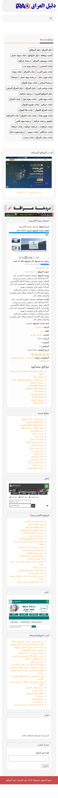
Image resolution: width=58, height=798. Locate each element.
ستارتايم (40, 696)
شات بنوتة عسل (18, 55)
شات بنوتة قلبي (45, 99)
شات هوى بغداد (45, 115)
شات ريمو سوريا (37, 573)
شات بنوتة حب (37, 451)
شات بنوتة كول (29, 99)
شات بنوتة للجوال (29, 83)
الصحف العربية (36, 335)
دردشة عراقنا (38, 465)
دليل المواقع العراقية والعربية (31, 425)
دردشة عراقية (24, 61)
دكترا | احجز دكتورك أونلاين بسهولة (29, 647)
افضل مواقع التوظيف (35, 693)
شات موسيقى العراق (42, 61)
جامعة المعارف (37, 699)
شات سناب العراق (44, 137)
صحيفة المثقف (37, 400)
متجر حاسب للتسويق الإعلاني (31, 539)
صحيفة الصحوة (37, 394)
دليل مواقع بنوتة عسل (34, 527)
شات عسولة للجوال (35, 553)
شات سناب (28, 137)
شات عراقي (46, 104)
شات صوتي (33, 132)
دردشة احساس (37, 445)
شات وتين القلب (37, 662)
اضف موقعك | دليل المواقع (32, 530)
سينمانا (14, 77)
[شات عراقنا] (29, 208)
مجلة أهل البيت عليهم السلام (31, 556)
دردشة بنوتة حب (30, 66)
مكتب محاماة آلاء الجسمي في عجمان (28, 656)
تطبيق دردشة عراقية (43, 121)
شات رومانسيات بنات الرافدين (31, 547)
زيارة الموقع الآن (42, 268)
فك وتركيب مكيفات (35, 559)
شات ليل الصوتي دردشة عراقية (30, 582)
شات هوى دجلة (45, 77)
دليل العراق (30, 88)
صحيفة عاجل (38, 377)
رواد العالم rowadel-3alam (33, 550)
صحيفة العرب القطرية (34, 388)
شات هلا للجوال (26, 110)
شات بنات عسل (37, 439)
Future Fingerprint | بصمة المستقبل (29, 705)
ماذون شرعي (38, 690)
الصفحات (30, 358)
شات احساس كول (36, 462)
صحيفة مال (39, 391)
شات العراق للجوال (43, 110)
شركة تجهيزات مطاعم (34, 659)
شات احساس (46, 66)
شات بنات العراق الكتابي (33, 533)
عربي (42, 331)
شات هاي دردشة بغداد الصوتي (31, 570)
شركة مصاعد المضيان (34, 687)
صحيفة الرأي (38, 403)
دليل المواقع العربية (43, 94)
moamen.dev (38, 702)
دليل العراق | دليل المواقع (41, 50)
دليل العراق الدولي (15, 88)
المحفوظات (44, 361)
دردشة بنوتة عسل (28, 77)
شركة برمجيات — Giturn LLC (31, 653)
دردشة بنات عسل (36, 536)
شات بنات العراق (28, 115)
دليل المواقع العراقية (35, 422)
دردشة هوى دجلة (17, 132)
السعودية (39, 327)
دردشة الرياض (45, 83)
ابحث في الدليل (42, 753)
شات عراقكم (46, 132)
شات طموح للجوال (30, 104)
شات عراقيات (46, 126)
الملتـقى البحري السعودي (33, 650)
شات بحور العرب (44, 72)
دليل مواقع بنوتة (37, 431)
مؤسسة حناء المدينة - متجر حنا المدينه (27, 664)
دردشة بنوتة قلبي (23, 121)
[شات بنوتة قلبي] (29, 214)
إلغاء (26, 264)
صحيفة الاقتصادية (36, 385)
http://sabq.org (31, 272)
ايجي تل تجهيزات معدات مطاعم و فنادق (27, 667)
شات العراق (29, 72)
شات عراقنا (17, 126)
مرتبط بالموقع (18, 358)
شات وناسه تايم (45, 88)
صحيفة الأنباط (38, 397)
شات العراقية (12, 115)
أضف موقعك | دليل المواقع (40, 55)
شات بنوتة (16, 72)
